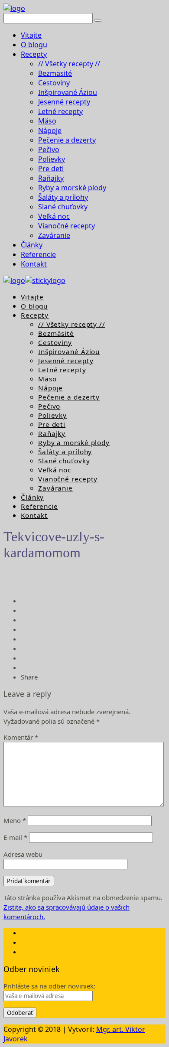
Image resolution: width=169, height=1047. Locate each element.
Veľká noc (54, 216)
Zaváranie (54, 235)
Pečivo (48, 149)
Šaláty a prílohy (63, 197)
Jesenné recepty (64, 102)
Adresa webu (22, 854)
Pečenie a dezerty (67, 140)
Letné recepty (60, 111)
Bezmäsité (55, 73)
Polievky (51, 159)
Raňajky (51, 178)
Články (31, 245)
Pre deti (51, 168)
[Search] (97, 20)
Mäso (47, 121)
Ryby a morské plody (72, 187)
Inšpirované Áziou (67, 92)
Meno (14, 820)
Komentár (20, 737)
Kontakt (34, 264)
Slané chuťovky (63, 206)
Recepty (34, 54)
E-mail (15, 837)
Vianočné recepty (66, 226)
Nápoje (50, 130)
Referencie (38, 254)
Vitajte (31, 35)
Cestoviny (54, 83)
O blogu (34, 44)
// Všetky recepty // (69, 63)
